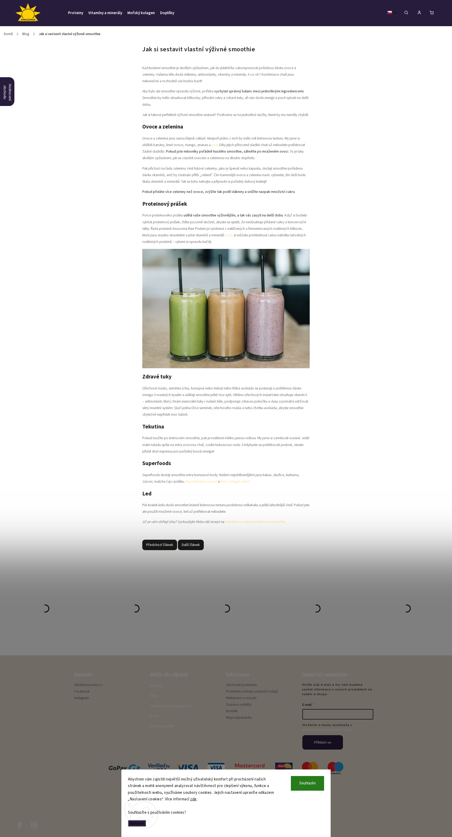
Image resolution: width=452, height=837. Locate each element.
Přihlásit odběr (226, 430)
